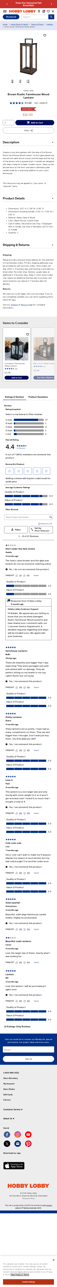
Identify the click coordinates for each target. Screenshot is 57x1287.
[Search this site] (51, 16)
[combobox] (35, 16)
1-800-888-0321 (11, 1073)
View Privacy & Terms (20, 1275)
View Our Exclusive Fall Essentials (28, 4)
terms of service (30, 1208)
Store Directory (10, 1078)
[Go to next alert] (51, 4)
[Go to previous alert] (7, 4)
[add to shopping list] (44, 35)
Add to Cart (37, 122)
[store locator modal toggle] (39, 11)
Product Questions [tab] (38, 397)
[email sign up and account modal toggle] (43, 11)
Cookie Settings (28, 1282)
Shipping (14, 305)
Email (7, 1050)
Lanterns (49, 24)
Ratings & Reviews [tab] (14, 397)
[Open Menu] (5, 11)
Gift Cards (8, 1095)
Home (5, 24)
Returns (24, 305)
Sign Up (28, 1059)
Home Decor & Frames (19, 24)
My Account (9, 1084)
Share (26, 130)
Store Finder (9, 1089)
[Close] (54, 1260)
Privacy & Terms (28, 1198)
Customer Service (11, 1109)
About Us (7, 1118)
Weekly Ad (11, 17)
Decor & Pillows (37, 24)
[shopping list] (48, 11)
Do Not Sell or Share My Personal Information (29, 1196)
